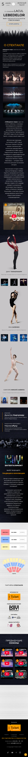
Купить (22, 532)
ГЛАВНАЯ (6, 734)
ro (13, 4)
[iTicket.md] (14, 728)
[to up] (25, 754)
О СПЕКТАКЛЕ (14, 734)
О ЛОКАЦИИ (14, 736)
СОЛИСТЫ (21, 734)
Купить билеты (14, 24)
